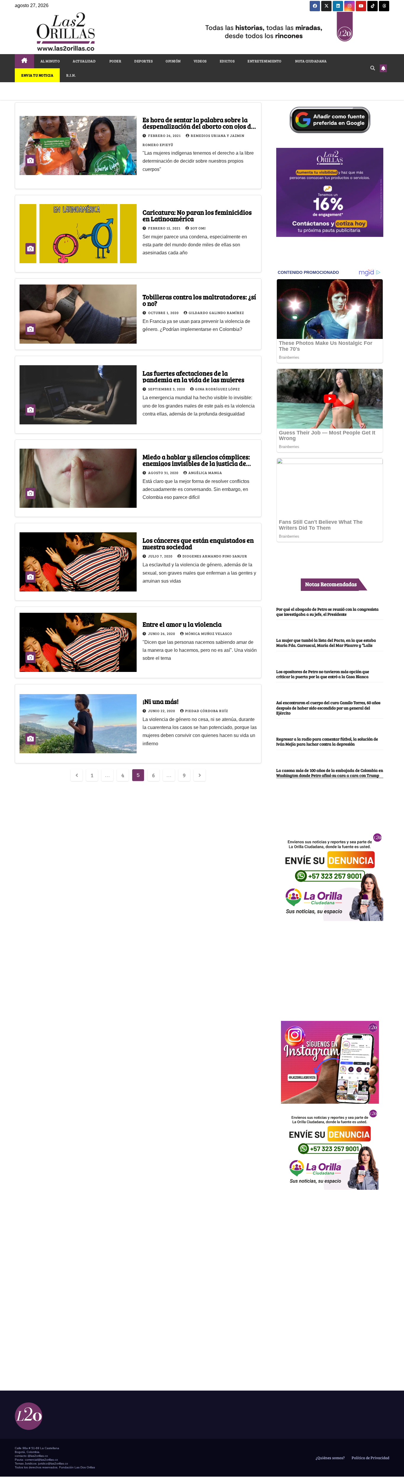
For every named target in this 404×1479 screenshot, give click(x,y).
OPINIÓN (173, 61)
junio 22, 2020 (162, 710)
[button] (372, 68)
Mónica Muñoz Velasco (208, 633)
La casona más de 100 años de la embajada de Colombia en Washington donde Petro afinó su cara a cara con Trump (329, 772)
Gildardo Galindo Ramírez (216, 312)
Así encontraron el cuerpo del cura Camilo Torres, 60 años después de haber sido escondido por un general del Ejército (328, 707)
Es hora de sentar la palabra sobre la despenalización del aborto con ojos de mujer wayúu (198, 126)
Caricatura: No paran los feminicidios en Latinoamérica (197, 215)
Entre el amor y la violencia (182, 624)
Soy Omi (198, 228)
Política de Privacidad (370, 1457)
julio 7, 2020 (160, 556)
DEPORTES (143, 61)
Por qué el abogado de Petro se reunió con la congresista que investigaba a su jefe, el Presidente (327, 611)
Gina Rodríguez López (217, 389)
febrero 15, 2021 (164, 228)
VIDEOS (200, 61)
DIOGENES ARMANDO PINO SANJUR (214, 556)
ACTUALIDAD (84, 61)
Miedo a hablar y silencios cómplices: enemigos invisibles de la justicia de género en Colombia (196, 463)
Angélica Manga (205, 472)
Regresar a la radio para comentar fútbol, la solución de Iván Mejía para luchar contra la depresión (327, 741)
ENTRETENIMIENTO (265, 61)
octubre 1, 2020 (164, 312)
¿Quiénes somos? (330, 1457)
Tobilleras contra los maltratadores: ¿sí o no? (199, 300)
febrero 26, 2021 (165, 135)
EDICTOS (227, 61)
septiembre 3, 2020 (167, 389)
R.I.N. (71, 75)
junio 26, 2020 (162, 633)
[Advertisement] (329, 968)
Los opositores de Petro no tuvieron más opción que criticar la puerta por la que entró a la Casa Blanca (322, 673)
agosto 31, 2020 (163, 472)
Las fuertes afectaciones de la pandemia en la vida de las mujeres (193, 376)
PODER (115, 61)
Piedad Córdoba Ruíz (206, 710)
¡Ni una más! (161, 701)
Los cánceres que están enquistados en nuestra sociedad (198, 543)
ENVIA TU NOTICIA (37, 75)
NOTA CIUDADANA (311, 61)
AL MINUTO (50, 61)
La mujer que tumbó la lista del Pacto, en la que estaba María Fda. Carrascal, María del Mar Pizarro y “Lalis (326, 642)
